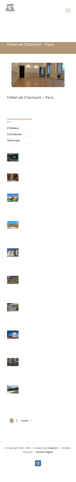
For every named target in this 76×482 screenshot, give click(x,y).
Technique (13, 140)
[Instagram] (38, 463)
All (8, 122)
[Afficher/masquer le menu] (68, 10)
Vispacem (52, 448)
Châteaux (13, 128)
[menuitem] (19, 122)
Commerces (14, 134)
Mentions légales (44, 452)
